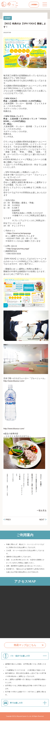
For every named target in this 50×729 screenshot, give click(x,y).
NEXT (41, 519)
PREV (8, 519)
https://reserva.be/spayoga (19, 233)
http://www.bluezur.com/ (15, 180)
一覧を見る (42, 510)
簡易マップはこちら (25, 645)
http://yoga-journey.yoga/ (18, 248)
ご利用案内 (33, 4)
